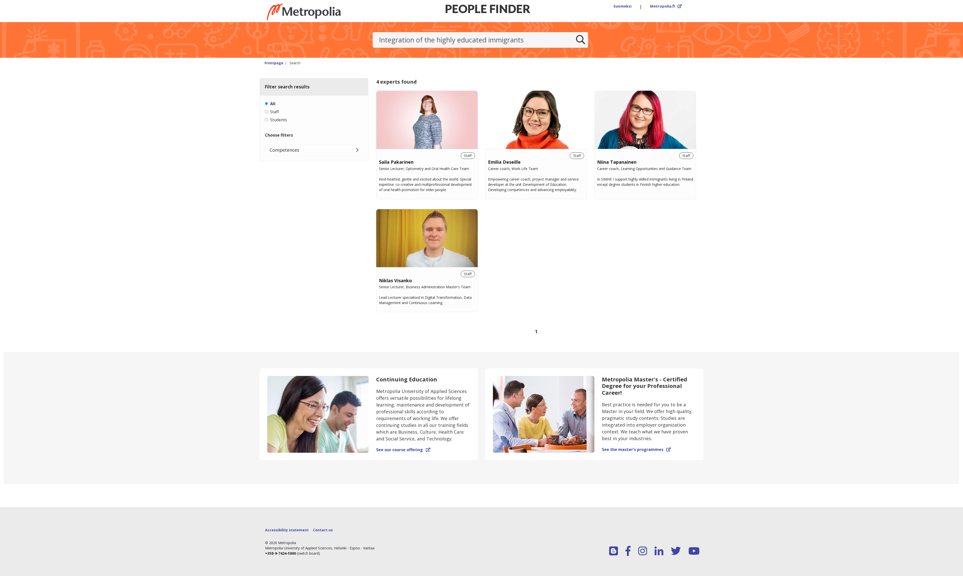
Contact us (323, 530)
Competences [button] (284, 150)
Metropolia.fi (666, 6)
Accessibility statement (287, 530)
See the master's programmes (636, 449)
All (272, 103)
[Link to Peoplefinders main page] (316, 11)
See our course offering (403, 449)
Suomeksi (622, 6)
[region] (536, 219)
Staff (274, 111)
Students (278, 120)
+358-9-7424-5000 (280, 553)
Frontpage (274, 63)
